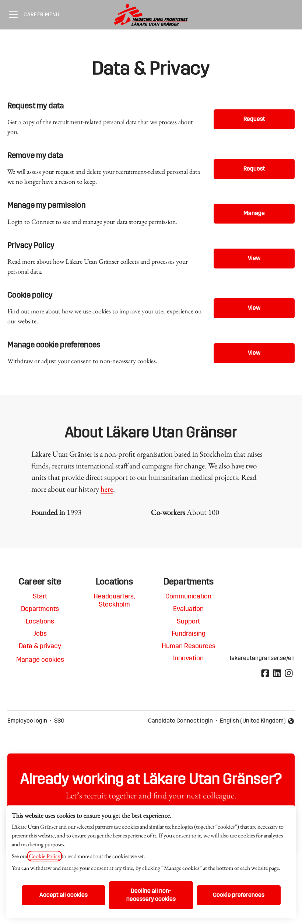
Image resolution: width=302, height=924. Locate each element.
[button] (254, 353)
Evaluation (188, 609)
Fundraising (189, 634)
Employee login (27, 721)
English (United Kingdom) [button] (253, 722)
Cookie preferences (238, 895)
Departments (40, 609)
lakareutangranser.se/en (262, 658)
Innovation (188, 659)
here (107, 489)
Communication (188, 597)
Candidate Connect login (180, 721)
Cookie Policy (44, 856)
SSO (59, 721)
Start (40, 597)
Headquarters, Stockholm (114, 601)
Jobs (40, 634)
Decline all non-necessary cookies (151, 895)
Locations (40, 622)
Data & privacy (40, 646)
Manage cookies (40, 660)
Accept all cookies (63, 895)
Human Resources (188, 646)
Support (188, 622)
